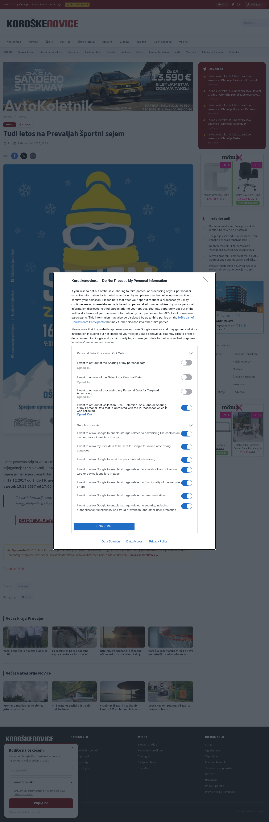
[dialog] (134, 411)
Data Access (134, 541)
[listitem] (134, 353)
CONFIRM (104, 526)
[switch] (186, 362)
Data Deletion (111, 541)
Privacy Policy (158, 541)
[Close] (207, 281)
